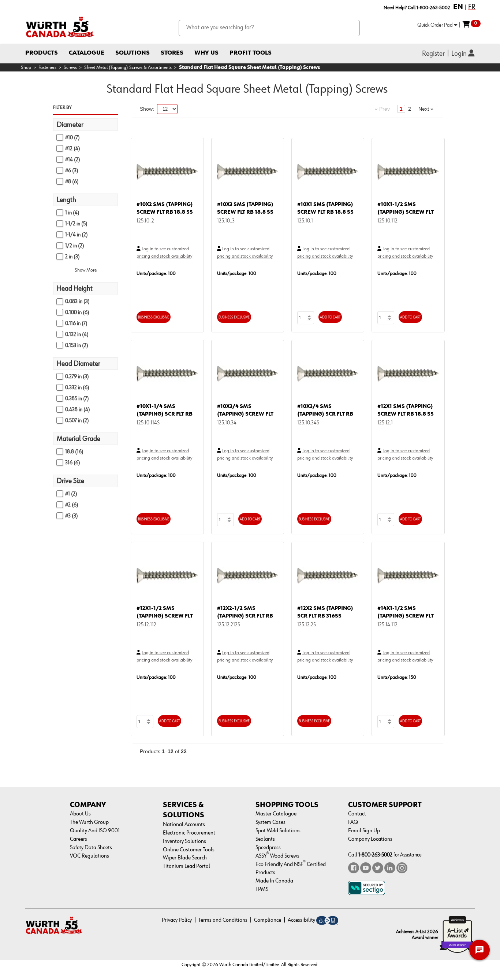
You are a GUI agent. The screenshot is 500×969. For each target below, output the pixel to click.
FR (471, 7)
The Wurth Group (89, 822)
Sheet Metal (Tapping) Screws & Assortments (128, 67)
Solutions (132, 53)
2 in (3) (72, 256)
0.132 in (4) (77, 334)
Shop (26, 67)
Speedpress (268, 848)
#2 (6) (71, 505)
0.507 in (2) (77, 420)
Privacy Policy (177, 920)
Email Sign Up (364, 831)
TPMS (261, 889)
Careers (78, 839)
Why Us (206, 53)
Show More (86, 270)
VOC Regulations (89, 856)
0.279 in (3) (77, 376)
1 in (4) (72, 212)
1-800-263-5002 (375, 855)
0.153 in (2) (76, 345)
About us (80, 814)
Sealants (265, 839)
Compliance (267, 920)
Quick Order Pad (435, 25)
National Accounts (184, 825)
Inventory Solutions (184, 841)
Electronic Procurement (189, 833)
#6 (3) (71, 170)
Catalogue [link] (86, 53)
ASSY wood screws (277, 856)
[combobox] (269, 28)
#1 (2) (71, 494)
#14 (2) (72, 159)
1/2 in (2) (74, 245)
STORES (172, 53)
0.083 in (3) (77, 301)
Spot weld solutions (278, 831)
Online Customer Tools (188, 850)
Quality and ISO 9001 (95, 831)
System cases (270, 822)
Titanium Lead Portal (186, 866)
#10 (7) (72, 137)
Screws (70, 67)
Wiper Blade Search (185, 858)
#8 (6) (72, 181)
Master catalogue (275, 814)
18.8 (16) (74, 451)
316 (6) (72, 462)
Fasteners (47, 67)
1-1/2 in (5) (76, 223)
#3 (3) (71, 516)
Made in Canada (274, 881)
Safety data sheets (91, 848)
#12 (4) (72, 148)
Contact (357, 814)
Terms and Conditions (222, 920)
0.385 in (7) (77, 398)
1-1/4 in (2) (76, 234)
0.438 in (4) (77, 409)
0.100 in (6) (77, 312)
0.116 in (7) (76, 323)
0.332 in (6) (77, 387)
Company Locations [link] (370, 839)
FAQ (353, 822)
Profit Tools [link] (251, 53)
